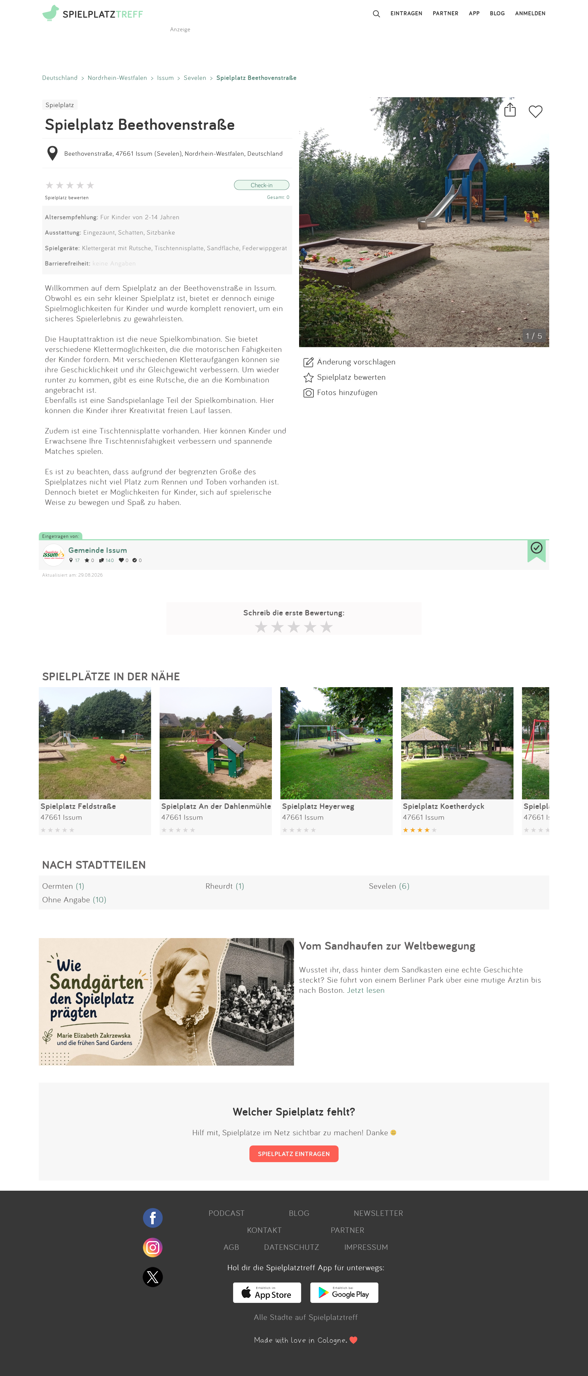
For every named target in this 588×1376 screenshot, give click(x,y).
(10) (100, 899)
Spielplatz (60, 105)
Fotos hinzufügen (347, 392)
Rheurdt (219, 886)
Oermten (57, 886)
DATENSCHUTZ (291, 1247)
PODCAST (227, 1213)
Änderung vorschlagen (356, 361)
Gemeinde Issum (97, 550)
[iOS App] (267, 1300)
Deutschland (60, 77)
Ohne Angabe (66, 899)
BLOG (497, 13)
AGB (231, 1247)
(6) (404, 886)
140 (110, 560)
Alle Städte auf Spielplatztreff (306, 1317)
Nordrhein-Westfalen (117, 77)
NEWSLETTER (378, 1213)
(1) (80, 886)
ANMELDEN (530, 13)
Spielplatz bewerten (67, 197)
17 (77, 560)
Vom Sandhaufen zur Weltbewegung (387, 945)
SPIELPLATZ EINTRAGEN (294, 1153)
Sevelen (195, 77)
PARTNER (446, 13)
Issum (165, 77)
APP (474, 13)
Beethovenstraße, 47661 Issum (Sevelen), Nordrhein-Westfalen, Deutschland (173, 153)
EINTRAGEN (407, 13)
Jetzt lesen (366, 990)
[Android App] (344, 1300)
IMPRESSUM (366, 1247)
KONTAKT (264, 1230)
